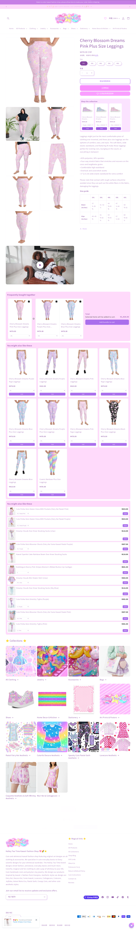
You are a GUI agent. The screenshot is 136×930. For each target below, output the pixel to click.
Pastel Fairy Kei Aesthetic (17, 755)
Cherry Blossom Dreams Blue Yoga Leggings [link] (112, 380)
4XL (100, 63)
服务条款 (52, 925)
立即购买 (105, 88)
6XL (118, 63)
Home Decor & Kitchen (47, 717)
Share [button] (85, 229)
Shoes (8, 717)
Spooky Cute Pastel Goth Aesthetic (79, 756)
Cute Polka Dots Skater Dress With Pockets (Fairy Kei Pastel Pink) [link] (42, 509)
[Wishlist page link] (105, 18)
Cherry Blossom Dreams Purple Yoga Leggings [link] (21, 380)
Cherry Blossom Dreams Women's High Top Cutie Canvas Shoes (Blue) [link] (101, 118)
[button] (8, 18)
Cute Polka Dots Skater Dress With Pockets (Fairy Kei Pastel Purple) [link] (43, 519)
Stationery (73, 717)
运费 (96, 55)
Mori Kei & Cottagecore (47, 796)
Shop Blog (72, 855)
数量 (81, 68)
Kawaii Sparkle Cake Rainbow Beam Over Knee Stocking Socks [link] (41, 554)
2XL (83, 63)
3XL (92, 63)
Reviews (71, 883)
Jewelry (40, 679)
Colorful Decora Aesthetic (48, 755)
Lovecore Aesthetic (108, 755)
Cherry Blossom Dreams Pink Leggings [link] (82, 380)
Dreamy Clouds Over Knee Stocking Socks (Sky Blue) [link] (37, 588)
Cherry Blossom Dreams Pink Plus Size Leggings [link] (19, 325)
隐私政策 (44, 925)
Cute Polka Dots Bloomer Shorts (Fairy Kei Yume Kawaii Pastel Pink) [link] (43, 612)
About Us (71, 863)
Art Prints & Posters (108, 717)
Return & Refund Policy (76, 871)
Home (70, 844)
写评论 (85, 827)
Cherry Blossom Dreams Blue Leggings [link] (21, 480)
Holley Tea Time (15, 925)
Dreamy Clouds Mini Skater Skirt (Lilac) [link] (32, 578)
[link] (87, 109)
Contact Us (72, 879)
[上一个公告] (6, 6)
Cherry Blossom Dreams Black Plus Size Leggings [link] (113, 430)
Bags (102, 679)
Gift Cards (72, 859)
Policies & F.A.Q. (74, 867)
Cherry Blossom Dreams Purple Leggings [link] (52, 380)
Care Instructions (74, 875)
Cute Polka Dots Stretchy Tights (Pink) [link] (31, 624)
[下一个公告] (130, 6)
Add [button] (87, 128)
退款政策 (36, 925)
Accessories (73, 679)
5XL (109, 63)
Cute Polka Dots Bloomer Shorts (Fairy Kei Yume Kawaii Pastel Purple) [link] (44, 544)
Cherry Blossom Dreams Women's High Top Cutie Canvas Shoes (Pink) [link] (115, 118)
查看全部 (68, 809)
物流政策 (60, 925)
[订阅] (44, 897)
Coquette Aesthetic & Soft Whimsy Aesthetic (21, 797)
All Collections (73, 852)
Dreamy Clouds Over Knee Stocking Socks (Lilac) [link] (35, 531)
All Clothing (11, 679)
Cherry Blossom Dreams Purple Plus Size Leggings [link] (47, 325)
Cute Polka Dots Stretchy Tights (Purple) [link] (32, 599)
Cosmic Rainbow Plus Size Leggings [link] (50, 480)
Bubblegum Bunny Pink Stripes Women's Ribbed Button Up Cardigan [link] (44, 567)
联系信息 (67, 925)
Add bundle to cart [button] (107, 322)
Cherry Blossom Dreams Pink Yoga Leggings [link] (82, 430)
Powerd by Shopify (26, 925)
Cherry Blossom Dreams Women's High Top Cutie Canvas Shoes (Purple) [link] (87, 118)
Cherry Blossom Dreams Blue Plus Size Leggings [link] (70, 325)
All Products (72, 848)
